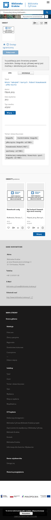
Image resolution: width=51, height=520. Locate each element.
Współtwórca (11, 404)
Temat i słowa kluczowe (15, 384)
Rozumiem (26, 513)
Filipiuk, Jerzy (10, 92)
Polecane (10, 332)
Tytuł (8, 374)
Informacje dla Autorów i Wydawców (20, 447)
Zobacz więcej (12, 360)
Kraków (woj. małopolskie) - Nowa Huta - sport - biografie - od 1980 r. (24, 156)
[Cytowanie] (45, 23)
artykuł (7, 107)
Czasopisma (11, 352)
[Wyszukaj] (47, 12)
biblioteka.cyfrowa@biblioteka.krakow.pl (21, 286)
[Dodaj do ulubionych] (41, 23)
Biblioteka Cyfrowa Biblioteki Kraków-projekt (23, 423)
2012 (6, 100)
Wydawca (10, 394)
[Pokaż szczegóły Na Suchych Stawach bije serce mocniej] (42, 227)
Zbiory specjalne (13, 337)
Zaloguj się (11, 463)
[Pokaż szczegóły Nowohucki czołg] (22, 227)
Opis (8, 389)
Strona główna (11, 319)
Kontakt (9, 437)
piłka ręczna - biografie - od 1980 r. (19, 142)
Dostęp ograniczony (9, 46)
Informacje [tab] (26, 73)
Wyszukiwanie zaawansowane (32, 16)
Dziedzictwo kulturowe (15, 347)
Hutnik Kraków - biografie (27, 138)
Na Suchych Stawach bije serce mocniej (35, 210)
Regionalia (10, 342)
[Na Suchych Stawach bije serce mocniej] (35, 195)
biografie (9, 138)
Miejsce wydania (13, 399)
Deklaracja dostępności (15, 418)
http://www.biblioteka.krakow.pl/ (18, 297)
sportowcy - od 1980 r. (14, 151)
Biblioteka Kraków (13, 442)
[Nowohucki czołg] (15, 195)
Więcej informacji (38, 511)
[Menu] (48, 2)
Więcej (39, 234)
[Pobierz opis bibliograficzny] (13, 227)
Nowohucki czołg (13, 209)
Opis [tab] (10, 73)
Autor (9, 379)
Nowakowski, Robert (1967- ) (17, 147)
